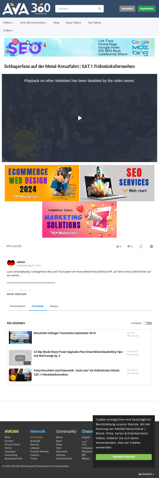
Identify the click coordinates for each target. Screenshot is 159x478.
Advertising (11, 455)
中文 (84, 444)
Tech (58, 448)
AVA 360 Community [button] (32, 22)
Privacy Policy (12, 444)
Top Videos (94, 22)
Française (87, 448)
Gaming (60, 455)
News (59, 444)
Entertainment (64, 458)
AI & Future (36, 437)
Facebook (37, 306)
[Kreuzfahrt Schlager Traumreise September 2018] (20, 337)
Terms (8, 448)
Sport (59, 441)
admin (21, 262)
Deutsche (87, 451)
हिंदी (84, 455)
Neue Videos (73, 22)
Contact (9, 441)
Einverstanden (124, 457)
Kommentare (17, 306)
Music (59, 437)
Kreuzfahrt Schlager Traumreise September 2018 (64, 333)
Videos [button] (7, 22)
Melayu (86, 458)
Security (34, 444)
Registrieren (146, 8)
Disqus (54, 306)
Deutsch (147, 474)
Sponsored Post (13, 458)
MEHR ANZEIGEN (16, 294)
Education (61, 451)
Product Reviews (39, 451)
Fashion (34, 455)
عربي (84, 441)
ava (133, 332)
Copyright (10, 451)
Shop (56, 22)
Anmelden (127, 8)
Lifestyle (34, 448)
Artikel (7, 30)
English (86, 437)
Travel (33, 458)
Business (35, 441)
